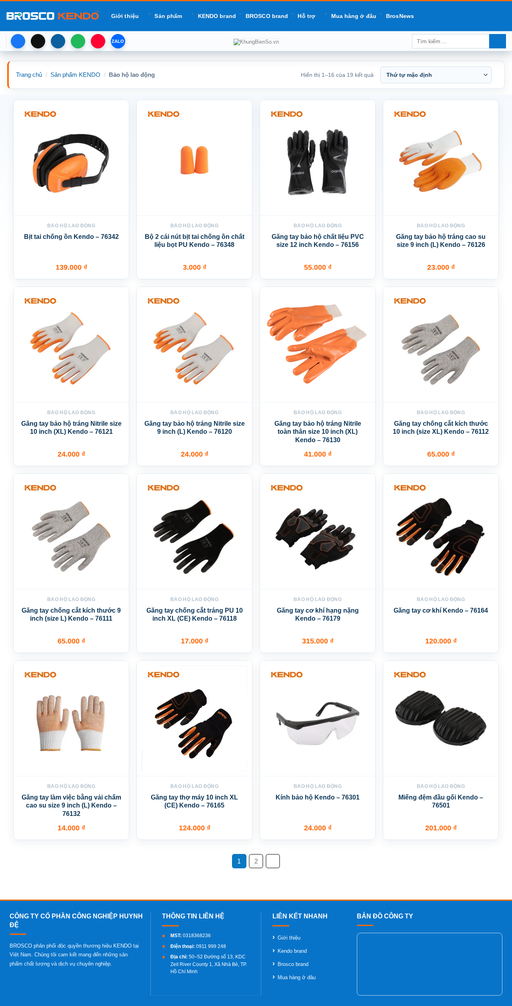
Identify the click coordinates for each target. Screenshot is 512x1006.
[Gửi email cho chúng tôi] (58, 41)
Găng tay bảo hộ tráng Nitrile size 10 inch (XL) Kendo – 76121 (71, 427)
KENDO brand (217, 16)
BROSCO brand (267, 16)
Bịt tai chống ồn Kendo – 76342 (71, 236)
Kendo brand (292, 951)
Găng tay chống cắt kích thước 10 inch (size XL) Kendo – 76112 (441, 427)
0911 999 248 (211, 946)
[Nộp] (497, 41)
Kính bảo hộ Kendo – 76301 (318, 797)
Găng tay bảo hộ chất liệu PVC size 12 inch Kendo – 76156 (318, 240)
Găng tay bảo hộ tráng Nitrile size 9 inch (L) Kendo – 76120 (194, 427)
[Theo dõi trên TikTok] (38, 41)
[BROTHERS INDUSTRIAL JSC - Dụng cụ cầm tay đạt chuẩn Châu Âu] (52, 16)
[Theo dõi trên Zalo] (118, 41)
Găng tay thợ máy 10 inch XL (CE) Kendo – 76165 (194, 801)
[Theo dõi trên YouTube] (98, 41)
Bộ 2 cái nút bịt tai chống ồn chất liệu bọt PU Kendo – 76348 (194, 240)
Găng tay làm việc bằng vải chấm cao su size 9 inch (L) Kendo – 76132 (71, 806)
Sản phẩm (168, 16)
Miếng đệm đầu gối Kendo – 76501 (440, 801)
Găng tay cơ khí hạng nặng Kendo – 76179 (318, 614)
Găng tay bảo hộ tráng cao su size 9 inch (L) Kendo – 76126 (441, 240)
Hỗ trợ (306, 16)
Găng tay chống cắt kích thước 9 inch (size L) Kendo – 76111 (71, 614)
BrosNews (400, 16)
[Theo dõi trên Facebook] (18, 41)
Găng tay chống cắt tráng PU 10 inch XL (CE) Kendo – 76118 (194, 614)
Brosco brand (293, 964)
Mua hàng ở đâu (353, 16)
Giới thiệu (125, 16)
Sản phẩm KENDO (75, 74)
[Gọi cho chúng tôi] (78, 41)
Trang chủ (29, 74)
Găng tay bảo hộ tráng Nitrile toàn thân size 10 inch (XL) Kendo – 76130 (317, 432)
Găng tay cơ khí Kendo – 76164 (441, 610)
